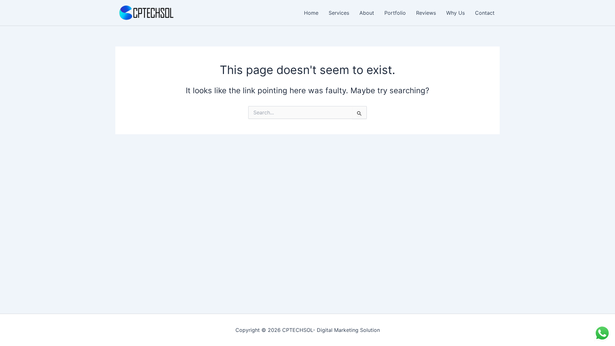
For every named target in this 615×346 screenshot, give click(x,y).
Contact (485, 13)
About (366, 13)
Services (339, 13)
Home (311, 13)
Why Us (455, 13)
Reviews (426, 13)
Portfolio (395, 13)
